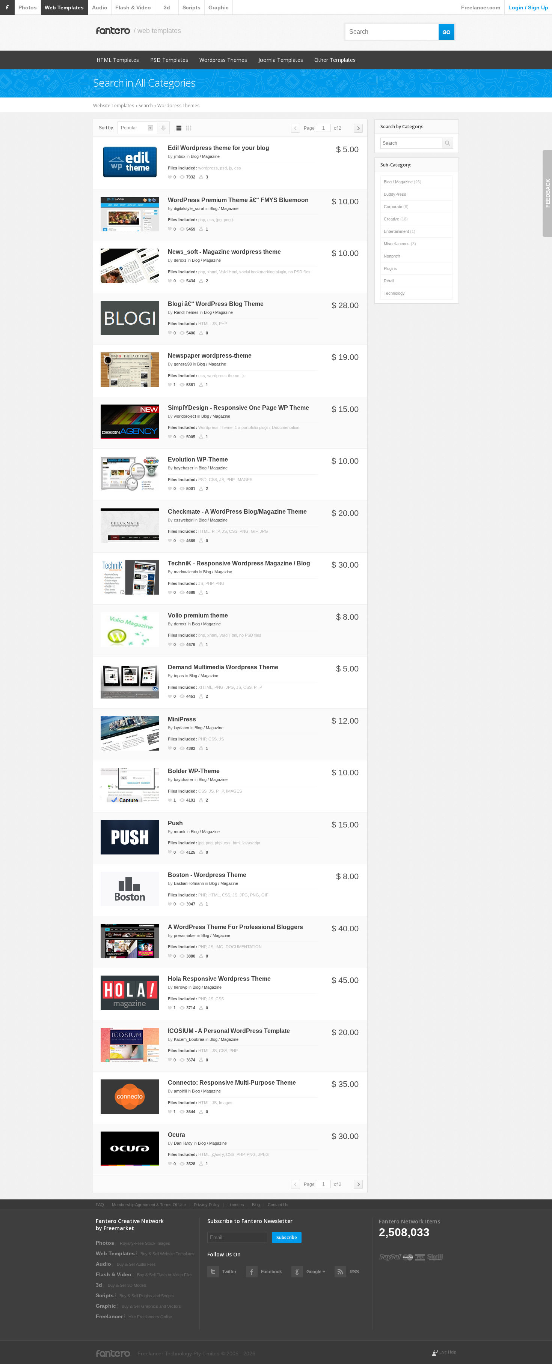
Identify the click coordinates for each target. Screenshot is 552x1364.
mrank (180, 831)
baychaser (183, 468)
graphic (218, 7)
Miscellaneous (400, 243)
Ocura (176, 1135)
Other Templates (335, 59)
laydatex (181, 727)
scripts (191, 7)
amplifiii (180, 1091)
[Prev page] (295, 128)
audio (99, 7)
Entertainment (399, 231)
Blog (256, 1204)
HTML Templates (118, 59)
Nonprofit (392, 256)
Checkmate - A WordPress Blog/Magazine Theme (237, 511)
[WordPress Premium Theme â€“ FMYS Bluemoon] (130, 213)
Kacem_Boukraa (189, 1039)
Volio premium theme (198, 615)
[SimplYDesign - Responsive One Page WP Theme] (130, 421)
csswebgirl (183, 520)
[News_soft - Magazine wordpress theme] (130, 265)
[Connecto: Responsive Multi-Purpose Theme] (130, 1096)
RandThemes (186, 312)
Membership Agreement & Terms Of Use (149, 1204)
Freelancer (109, 1316)
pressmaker (185, 935)
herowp (180, 987)
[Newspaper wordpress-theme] (130, 369)
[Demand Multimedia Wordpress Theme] (130, 681)
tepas (179, 675)
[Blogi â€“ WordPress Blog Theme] (130, 317)
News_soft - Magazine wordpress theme (224, 252)
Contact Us (278, 1204)
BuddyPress (395, 194)
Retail (389, 281)
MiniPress (182, 719)
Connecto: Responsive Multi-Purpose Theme (232, 1082)
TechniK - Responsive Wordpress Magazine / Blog (239, 563)
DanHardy (183, 1143)
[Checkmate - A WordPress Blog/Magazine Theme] (130, 525)
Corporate (396, 206)
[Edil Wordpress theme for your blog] (130, 161)
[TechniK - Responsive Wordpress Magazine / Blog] (130, 577)
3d (167, 7)
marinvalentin (186, 572)
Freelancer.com (480, 7)
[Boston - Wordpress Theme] (130, 888)
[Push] (130, 836)
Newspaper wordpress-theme (210, 355)
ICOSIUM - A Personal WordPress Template (229, 1031)
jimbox (180, 156)
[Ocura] (130, 1148)
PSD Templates (169, 59)
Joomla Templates (280, 59)
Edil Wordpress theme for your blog (218, 148)
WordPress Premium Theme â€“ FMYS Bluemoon (238, 200)
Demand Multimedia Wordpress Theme (223, 667)
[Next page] (358, 128)
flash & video (133, 7)
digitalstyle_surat (189, 208)
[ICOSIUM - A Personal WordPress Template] (130, 1044)
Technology (394, 293)
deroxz (180, 260)
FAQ (100, 1204)
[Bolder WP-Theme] (130, 784)
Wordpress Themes (223, 59)
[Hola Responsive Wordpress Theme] (130, 992)
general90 (183, 364)
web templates (64, 7)
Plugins (390, 268)
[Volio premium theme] (130, 629)
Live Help (447, 1352)
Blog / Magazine (205, 156)
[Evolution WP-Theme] (130, 473)
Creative (396, 219)
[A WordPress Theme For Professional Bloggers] (130, 940)
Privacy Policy (207, 1204)
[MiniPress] (130, 732)
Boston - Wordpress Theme (207, 875)
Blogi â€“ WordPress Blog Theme (216, 304)
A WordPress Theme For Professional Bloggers (235, 927)
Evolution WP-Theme (198, 459)
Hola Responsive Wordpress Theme (219, 979)
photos (27, 7)
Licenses (236, 1204)
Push (175, 823)
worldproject (185, 416)
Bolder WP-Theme (194, 771)
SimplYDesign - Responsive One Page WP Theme (238, 408)
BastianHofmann (189, 883)
